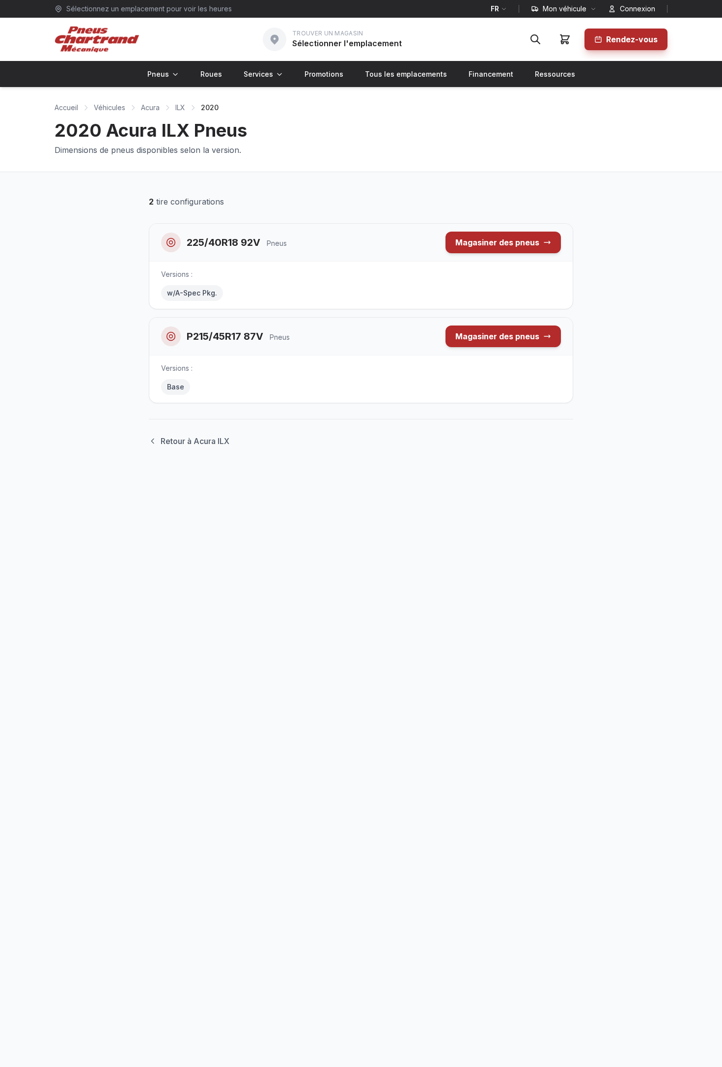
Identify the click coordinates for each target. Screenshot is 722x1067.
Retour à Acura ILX (195, 441)
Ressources (555, 74)
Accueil (66, 107)
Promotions (324, 74)
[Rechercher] (535, 39)
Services (258, 74)
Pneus (158, 74)
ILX (180, 107)
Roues (211, 74)
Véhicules (109, 107)
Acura (150, 107)
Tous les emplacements (406, 74)
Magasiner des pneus (497, 242)
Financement (491, 74)
